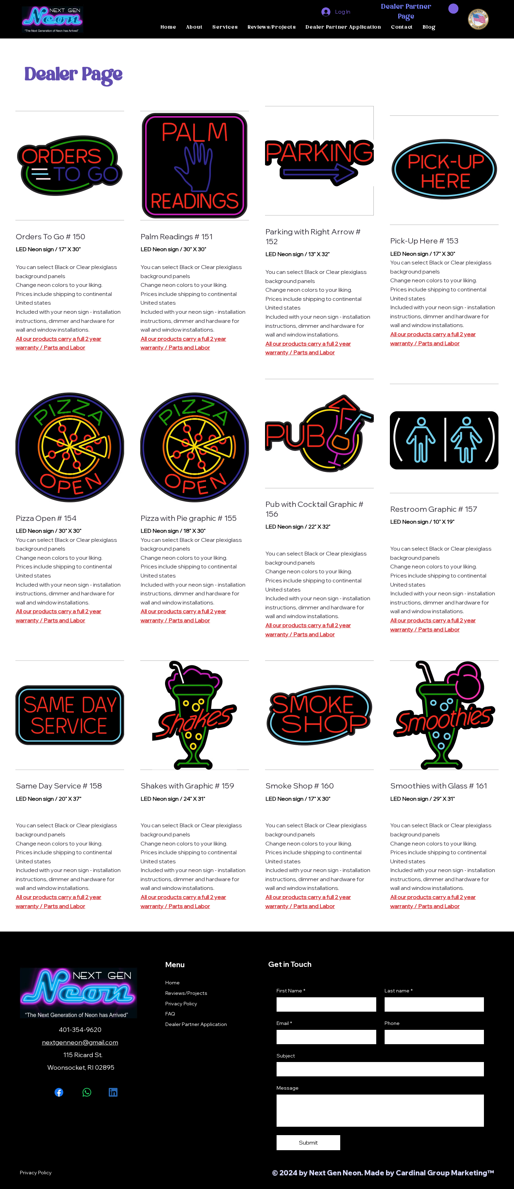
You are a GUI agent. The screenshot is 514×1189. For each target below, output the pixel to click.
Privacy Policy (181, 1003)
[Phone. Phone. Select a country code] (396, 1037)
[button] (453, 8)
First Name (291, 991)
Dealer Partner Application (196, 1024)
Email (284, 1023)
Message (288, 1088)
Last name (399, 991)
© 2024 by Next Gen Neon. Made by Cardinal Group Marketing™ (383, 1172)
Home (172, 982)
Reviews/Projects (186, 993)
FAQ (170, 1014)
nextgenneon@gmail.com (80, 1042)
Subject (286, 1056)
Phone (392, 1023)
